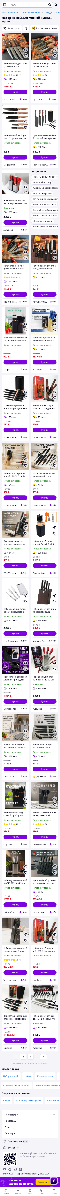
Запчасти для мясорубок (28, 1100)
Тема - (15, 1141)
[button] (15, 92)
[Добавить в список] (25, 55)
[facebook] (10, 1169)
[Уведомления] (55, 4)
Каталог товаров (10, 12)
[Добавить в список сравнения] (25, 49)
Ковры (6, 1100)
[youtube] (4, 1169)
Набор (28, 1076)
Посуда (48, 12)
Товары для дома (31, 12)
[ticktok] (20, 1169)
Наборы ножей (10, 1076)
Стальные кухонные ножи (16, 1085)
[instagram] (15, 1169)
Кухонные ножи (45, 1076)
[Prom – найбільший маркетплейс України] (4, 4)
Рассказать (43, 1182)
